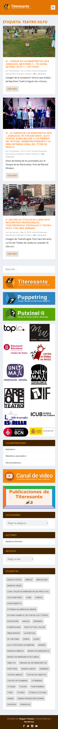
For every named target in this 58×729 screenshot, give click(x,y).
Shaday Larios (28, 668)
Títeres (21, 692)
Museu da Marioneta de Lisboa (23, 657)
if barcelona (13, 627)
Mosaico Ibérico (15, 651)
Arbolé (29, 579)
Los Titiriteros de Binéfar (20, 645)
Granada (37, 621)
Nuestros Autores (14, 541)
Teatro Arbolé (15, 674)
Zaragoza (25, 704)
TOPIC (10, 692)
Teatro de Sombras (17, 680)
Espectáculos (11, 74)
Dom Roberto (14, 603)
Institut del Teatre (34, 627)
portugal (12, 668)
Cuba (28, 597)
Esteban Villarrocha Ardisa (21, 609)
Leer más (12, 88)
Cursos (38, 597)
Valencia (11, 704)
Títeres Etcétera (37, 692)
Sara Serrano (14, 232)
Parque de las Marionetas (33, 662)
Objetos (11, 662)
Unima (10, 698)
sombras (43, 668)
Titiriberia (36, 680)
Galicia (25, 621)
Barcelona (41, 579)
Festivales (20, 74)
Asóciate (10, 449)
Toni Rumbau (14, 71)
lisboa (26, 639)
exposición (12, 621)
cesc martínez (14, 597)
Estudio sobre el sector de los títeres (27, 615)
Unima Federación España (31, 698)
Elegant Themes (26, 719)
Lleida (36, 639)
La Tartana (13, 639)
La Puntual (29, 633)
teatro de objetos (36, 674)
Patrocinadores (13, 462)
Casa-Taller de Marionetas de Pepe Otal (28, 591)
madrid (42, 645)
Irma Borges (13, 633)
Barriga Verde (14, 585)
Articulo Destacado (39, 71)
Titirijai (11, 686)
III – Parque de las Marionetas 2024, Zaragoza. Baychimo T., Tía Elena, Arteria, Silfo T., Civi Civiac (28, 64)
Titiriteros (35, 154)
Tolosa (23, 686)
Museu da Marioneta (38, 651)
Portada (28, 74)
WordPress (29, 721)
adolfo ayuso (14, 579)
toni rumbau (37, 686)
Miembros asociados (15, 456)
